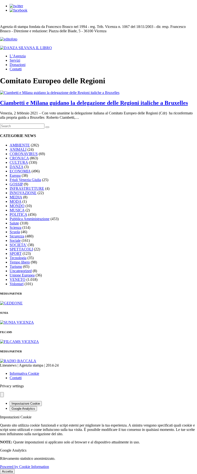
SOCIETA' (18, 245)
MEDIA (16, 197)
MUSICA (17, 210)
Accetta (7, 471)
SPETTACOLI (21, 249)
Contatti (16, 69)
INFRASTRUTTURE (27, 188)
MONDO (17, 206)
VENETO (17, 279)
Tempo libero (20, 262)
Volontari (17, 284)
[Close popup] (2, 394)
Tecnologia (18, 258)
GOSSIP (16, 184)
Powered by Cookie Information (24, 467)
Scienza (15, 227)
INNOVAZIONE (23, 193)
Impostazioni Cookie (26, 403)
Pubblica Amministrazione (29, 219)
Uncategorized (21, 271)
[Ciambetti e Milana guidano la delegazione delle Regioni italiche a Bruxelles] (59, 93)
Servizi (15, 60)
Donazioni (17, 65)
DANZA (16, 167)
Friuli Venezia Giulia (25, 180)
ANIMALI (18, 149)
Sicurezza (17, 236)
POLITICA (18, 214)
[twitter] (16, 6)
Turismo (16, 266)
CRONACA (19, 158)
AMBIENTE (20, 145)
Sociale (15, 240)
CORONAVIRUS (24, 154)
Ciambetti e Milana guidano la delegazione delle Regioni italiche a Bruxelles (94, 103)
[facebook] (18, 10)
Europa (15, 175)
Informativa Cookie (24, 373)
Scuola (15, 232)
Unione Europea (22, 275)
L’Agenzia (18, 56)
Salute (14, 223)
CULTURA (19, 162)
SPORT (16, 253)
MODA (15, 201)
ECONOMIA (20, 171)
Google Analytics (23, 408)
